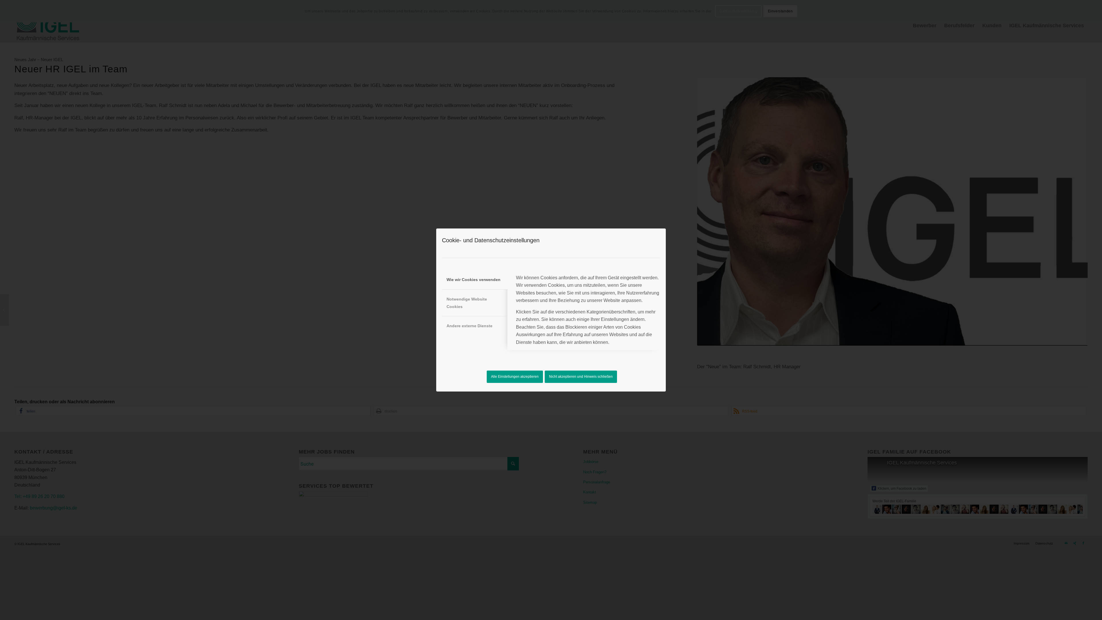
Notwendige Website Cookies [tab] (467, 303)
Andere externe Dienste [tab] (469, 325)
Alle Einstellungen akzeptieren (515, 377)
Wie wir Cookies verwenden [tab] (473, 279)
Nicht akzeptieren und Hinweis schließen (581, 377)
